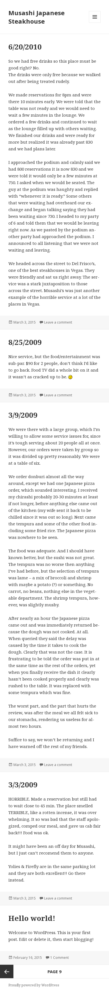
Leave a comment (58, 322)
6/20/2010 (25, 47)
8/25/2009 (25, 342)
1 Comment (59, 957)
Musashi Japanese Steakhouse (36, 16)
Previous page (6, 971)
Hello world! (31, 918)
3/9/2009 (22, 415)
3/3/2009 (22, 784)
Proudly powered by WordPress (33, 985)
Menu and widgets (95, 22)
